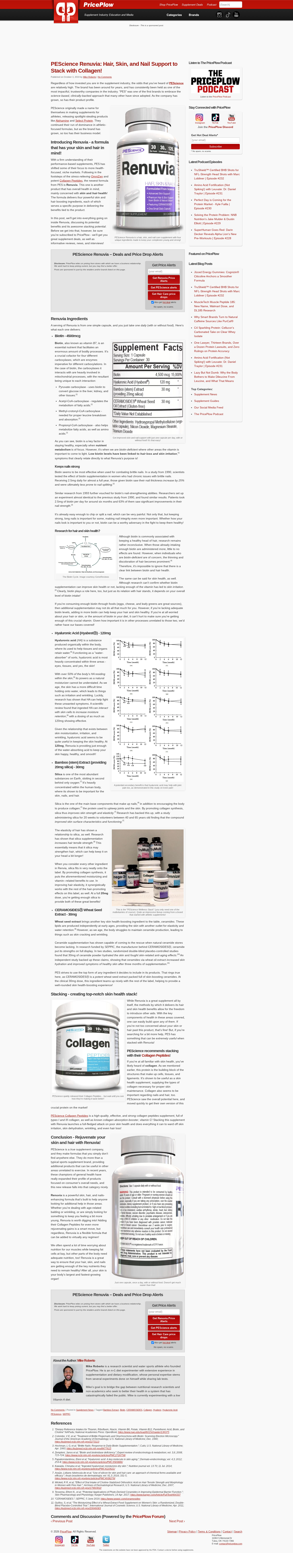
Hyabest (157, 1410)
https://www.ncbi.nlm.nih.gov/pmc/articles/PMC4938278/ (85, 1478)
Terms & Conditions (209, 1531)
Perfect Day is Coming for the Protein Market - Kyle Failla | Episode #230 (212, 204)
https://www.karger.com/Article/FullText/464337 (155, 1494)
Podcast (211, 4)
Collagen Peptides (71, 180)
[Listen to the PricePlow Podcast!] (215, 92)
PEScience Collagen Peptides (69, 1115)
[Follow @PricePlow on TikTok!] (227, 15)
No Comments (105, 77)
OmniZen (97, 176)
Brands (194, 15)
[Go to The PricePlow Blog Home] (82, 4)
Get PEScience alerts (164, 287)
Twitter (106, 1539)
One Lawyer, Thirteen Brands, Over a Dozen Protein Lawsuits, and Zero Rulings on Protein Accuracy (216, 347)
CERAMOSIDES (134, 1410)
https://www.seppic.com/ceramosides (120, 1498)
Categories (174, 15)
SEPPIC (66, 1414)
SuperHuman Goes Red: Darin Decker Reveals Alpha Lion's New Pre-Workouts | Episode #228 (215, 234)
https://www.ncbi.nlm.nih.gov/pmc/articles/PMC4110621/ (85, 1468)
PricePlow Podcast (222, 96)
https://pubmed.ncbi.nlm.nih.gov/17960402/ (78, 1488)
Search (238, 1531)
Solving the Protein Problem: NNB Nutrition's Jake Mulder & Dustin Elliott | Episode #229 (215, 219)
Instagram (199, 117)
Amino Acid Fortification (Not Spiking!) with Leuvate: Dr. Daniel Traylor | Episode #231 (215, 189)
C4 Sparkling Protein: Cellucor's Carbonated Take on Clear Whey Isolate (214, 332)
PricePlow (65, 1531)
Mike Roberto (89, 77)
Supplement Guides (206, 400)
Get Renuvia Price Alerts (164, 279)
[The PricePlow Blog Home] (66, 12)
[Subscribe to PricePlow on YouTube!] (236, 15)
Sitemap (172, 1531)
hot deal (166, 302)
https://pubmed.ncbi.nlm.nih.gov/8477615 (89, 1448)
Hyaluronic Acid (169, 1410)
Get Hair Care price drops (163, 295)
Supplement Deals (192, 4)
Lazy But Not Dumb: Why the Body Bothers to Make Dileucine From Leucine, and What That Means (216, 377)
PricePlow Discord (220, 127)
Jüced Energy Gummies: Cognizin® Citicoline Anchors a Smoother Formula (216, 276)
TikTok (215, 117)
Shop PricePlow (168, 4)
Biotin (122, 1410)
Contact (227, 1531)
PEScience (176, 83)
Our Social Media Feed (208, 407)
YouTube (231, 117)
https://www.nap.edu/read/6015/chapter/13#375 (143, 1432)
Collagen (148, 1410)
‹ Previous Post (61, 1521)
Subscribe (215, 146)
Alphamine (62, 120)
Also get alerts (165, 302)
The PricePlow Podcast (208, 414)
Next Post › (177, 1521)
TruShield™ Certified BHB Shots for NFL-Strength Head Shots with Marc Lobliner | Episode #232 (217, 174)
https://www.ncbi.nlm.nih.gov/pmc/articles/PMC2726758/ (95, 1455)
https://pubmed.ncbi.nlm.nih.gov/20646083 (78, 1508)
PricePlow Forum (148, 1516)
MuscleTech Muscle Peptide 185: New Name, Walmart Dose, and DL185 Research (215, 306)
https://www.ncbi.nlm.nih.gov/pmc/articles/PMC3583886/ (92, 1462)
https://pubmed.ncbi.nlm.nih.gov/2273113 (77, 1441)
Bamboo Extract (111, 1410)
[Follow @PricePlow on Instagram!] (219, 15)
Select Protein (84, 120)
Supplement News (85, 1410)
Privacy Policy (187, 1531)
